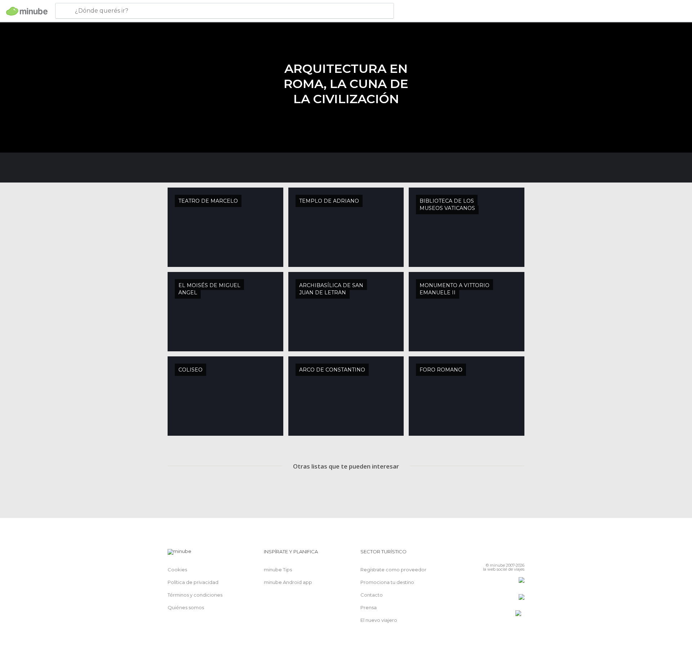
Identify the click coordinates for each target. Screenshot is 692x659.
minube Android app (288, 582)
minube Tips (278, 569)
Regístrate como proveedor (393, 569)
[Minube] (27, 11)
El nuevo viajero (378, 620)
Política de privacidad (193, 582)
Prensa (368, 607)
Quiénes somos (186, 607)
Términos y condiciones (195, 595)
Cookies (177, 569)
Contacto (371, 595)
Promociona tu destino (387, 582)
